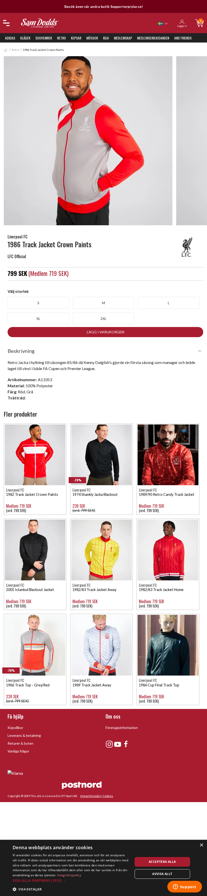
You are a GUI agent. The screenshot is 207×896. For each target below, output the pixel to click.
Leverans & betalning (24, 735)
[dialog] (103, 868)
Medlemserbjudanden (153, 37)
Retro (61, 37)
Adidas (10, 37)
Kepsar (76, 37)
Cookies (107, 796)
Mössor (92, 37)
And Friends (183, 37)
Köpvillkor (15, 727)
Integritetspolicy (91, 796)
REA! (106, 37)
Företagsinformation (122, 727)
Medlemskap (123, 37)
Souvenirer (43, 37)
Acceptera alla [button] (162, 862)
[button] (71, 880)
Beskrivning (21, 351)
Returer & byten (20, 743)
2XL (103, 318)
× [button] (201, 845)
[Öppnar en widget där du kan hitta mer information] (184, 887)
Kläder (25, 37)
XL (38, 318)
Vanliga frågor (18, 751)
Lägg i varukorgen (105, 332)
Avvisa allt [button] (162, 874)
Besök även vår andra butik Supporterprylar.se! (103, 6)
